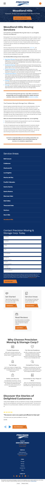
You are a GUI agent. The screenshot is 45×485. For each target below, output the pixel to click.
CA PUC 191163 (22, 446)
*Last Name (6, 241)
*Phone (5, 245)
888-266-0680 (22, 443)
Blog (22, 470)
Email (5, 249)
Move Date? (6, 266)
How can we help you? (8, 270)
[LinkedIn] (25, 476)
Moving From (6, 257)
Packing (22, 465)
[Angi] (31, 476)
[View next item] (10, 426)
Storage (22, 461)
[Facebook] (22, 476)
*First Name (6, 236)
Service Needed (7, 253)
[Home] (22, 3)
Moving (22, 463)
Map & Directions (22, 455)
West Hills (32, 47)
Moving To (6, 261)
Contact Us (22, 468)
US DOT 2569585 (22, 444)
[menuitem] (22, 158)
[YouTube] (16, 476)
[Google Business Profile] (19, 476)
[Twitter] (28, 476)
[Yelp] (14, 476)
